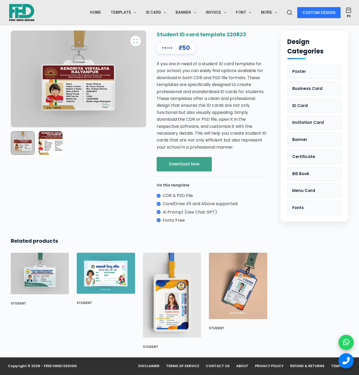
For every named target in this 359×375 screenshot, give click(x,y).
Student (18, 303)
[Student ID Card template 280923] (40, 273)
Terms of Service (182, 366)
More (266, 12)
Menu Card (303, 190)
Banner (183, 12)
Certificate (303, 156)
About (242, 366)
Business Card (307, 88)
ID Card (300, 105)
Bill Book (300, 173)
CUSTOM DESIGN (318, 12)
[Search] (289, 12)
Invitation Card (308, 122)
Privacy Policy (269, 366)
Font (241, 12)
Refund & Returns (307, 366)
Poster (299, 71)
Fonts (298, 207)
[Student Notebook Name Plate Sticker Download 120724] (106, 273)
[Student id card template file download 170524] (172, 295)
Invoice (213, 12)
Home (95, 12)
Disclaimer (149, 366)
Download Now (184, 164)
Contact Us (218, 366)
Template (121, 12)
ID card (153, 12)
